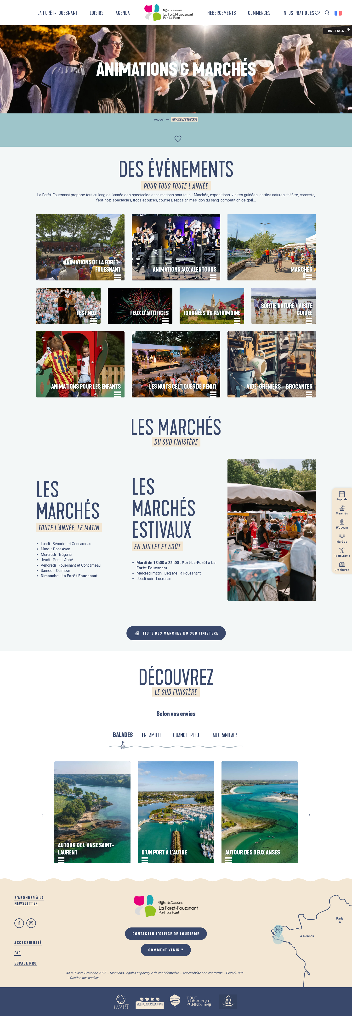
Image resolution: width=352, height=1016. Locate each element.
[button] (327, 13)
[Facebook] (19, 923)
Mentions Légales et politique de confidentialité (144, 973)
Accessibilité (28, 942)
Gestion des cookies (84, 978)
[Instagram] (31, 923)
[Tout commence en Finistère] (199, 1001)
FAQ (17, 953)
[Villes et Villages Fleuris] (150, 1001)
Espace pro (25, 963)
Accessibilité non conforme (202, 973)
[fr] (338, 13)
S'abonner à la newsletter (29, 900)
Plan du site (234, 973)
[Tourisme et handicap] (228, 1001)
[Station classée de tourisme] (175, 1001)
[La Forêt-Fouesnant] (168, 12)
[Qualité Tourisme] (122, 1001)
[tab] (122, 735)
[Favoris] (317, 13)
